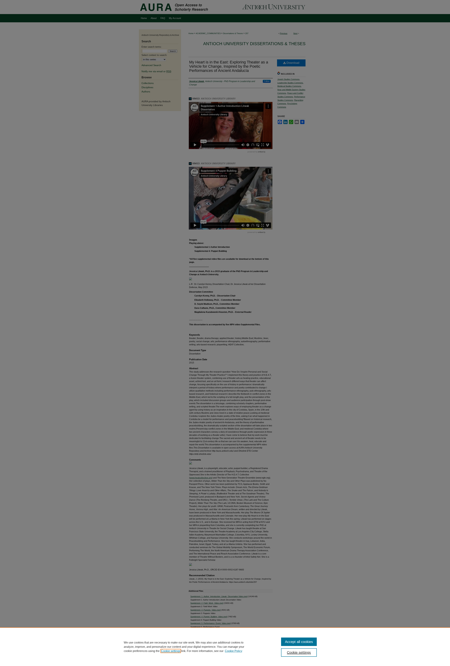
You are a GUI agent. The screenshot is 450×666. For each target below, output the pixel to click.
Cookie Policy (233, 650)
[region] (225, 646)
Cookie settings (170, 650)
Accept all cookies (299, 642)
